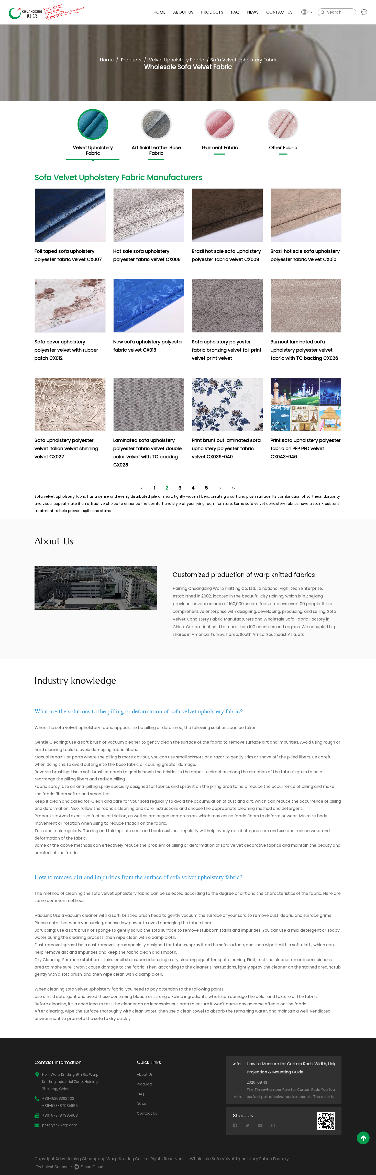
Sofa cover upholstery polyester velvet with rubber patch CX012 (66, 350)
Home (159, 12)
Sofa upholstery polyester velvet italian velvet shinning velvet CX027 (66, 448)
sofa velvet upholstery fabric (84, 728)
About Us (183, 12)
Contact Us (279, 12)
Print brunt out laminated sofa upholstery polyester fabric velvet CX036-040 (226, 448)
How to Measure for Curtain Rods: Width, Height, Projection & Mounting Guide (280, 1068)
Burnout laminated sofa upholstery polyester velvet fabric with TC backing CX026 (304, 350)
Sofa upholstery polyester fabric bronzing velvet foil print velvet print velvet (226, 350)
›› (233, 488)
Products (212, 12)
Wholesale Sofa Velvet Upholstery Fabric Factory (239, 1159)
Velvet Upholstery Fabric (176, 60)
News (253, 12)
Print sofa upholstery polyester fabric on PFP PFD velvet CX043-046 (306, 448)
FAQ (235, 12)
